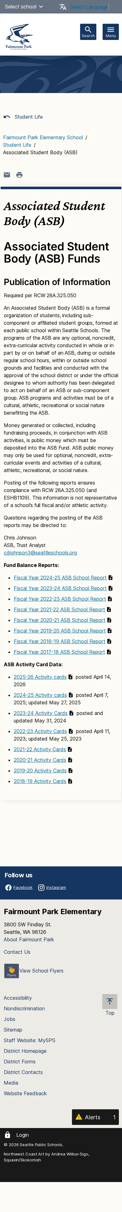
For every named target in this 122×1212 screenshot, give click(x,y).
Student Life (28, 117)
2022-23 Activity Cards (40, 731)
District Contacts (23, 1072)
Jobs (9, 1019)
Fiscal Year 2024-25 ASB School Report (60, 577)
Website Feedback (25, 1093)
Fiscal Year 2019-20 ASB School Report (60, 631)
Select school (20, 6)
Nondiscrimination (24, 1008)
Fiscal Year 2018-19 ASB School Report (59, 641)
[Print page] (19, 175)
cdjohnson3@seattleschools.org (40, 552)
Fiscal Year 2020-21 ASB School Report (59, 620)
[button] (41, 6)
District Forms (20, 1061)
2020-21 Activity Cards (40, 760)
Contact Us (17, 952)
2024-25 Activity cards (40, 695)
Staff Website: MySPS (29, 1040)
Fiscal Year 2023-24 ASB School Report (60, 588)
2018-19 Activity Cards (40, 781)
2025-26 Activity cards (40, 677)
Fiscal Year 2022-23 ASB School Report (60, 599)
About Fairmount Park (29, 939)
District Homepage (25, 1051)
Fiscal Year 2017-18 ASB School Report (59, 652)
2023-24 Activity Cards (41, 713)
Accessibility (18, 998)
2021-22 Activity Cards (40, 749)
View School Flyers (41, 971)
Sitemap (13, 1030)
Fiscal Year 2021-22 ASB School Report (59, 609)
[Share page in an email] (7, 175)
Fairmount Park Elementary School (43, 137)
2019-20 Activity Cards (40, 770)
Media (11, 1083)
